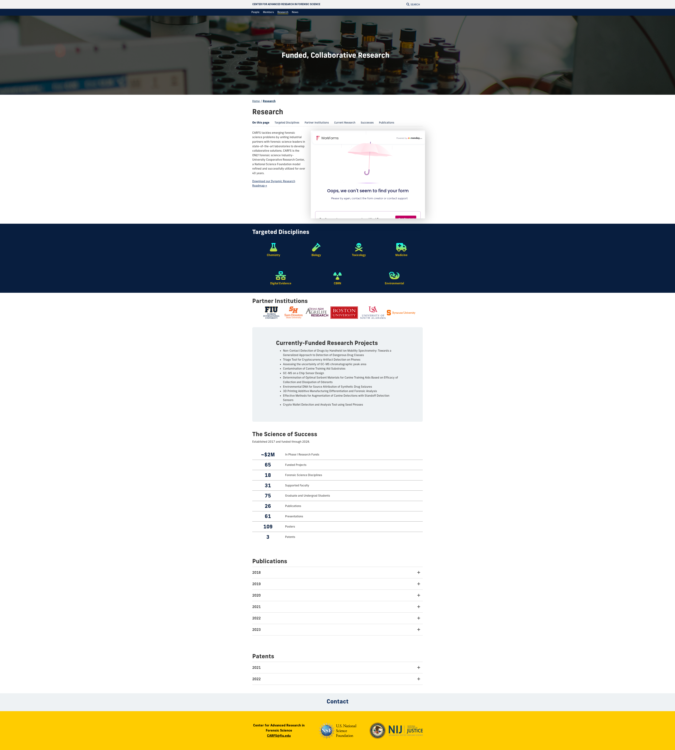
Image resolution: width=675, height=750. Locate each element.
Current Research (343, 123)
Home (256, 101)
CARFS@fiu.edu (279, 735)
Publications (385, 123)
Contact (338, 701)
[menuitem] (255, 12)
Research (269, 101)
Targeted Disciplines (285, 123)
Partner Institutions (315, 123)
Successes (366, 123)
